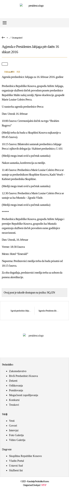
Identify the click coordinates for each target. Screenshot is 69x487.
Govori (13, 425)
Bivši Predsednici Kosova (23, 375)
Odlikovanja (16, 385)
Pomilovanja (16, 390)
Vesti (12, 420)
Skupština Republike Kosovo (25, 455)
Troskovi (14, 404)
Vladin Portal (16, 460)
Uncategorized (17, 37)
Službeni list (16, 470)
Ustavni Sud (16, 465)
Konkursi (14, 399)
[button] (66, 23)
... (9, 37)
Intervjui (13, 430)
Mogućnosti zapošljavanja (23, 395)
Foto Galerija (16, 435)
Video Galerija (17, 439)
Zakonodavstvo (17, 371)
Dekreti (13, 380)
